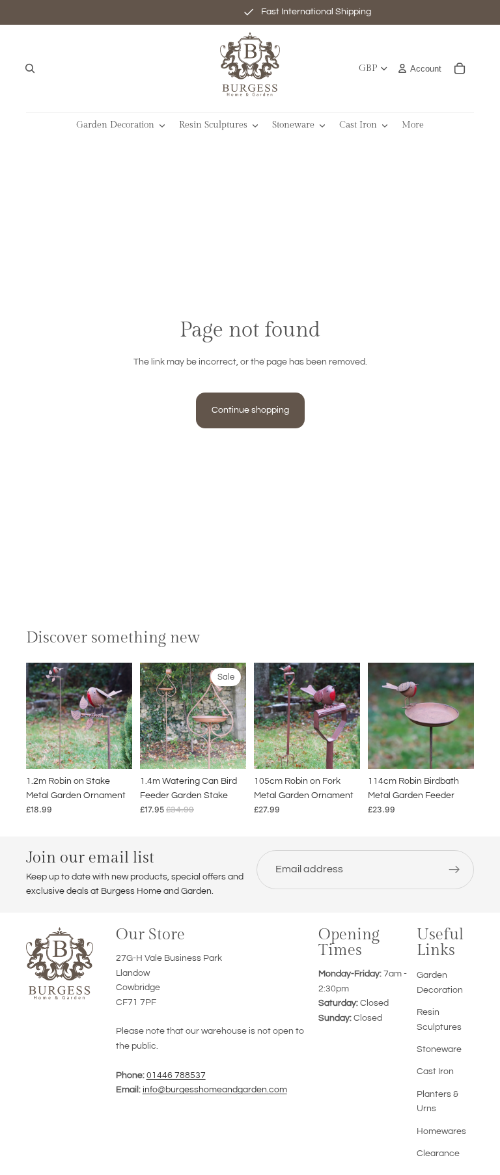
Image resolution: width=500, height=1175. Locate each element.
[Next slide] (118, 715)
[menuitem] (412, 125)
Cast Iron (435, 1071)
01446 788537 (176, 1075)
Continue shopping (250, 410)
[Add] (112, 748)
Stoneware (439, 1049)
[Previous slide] (40, 715)
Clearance (438, 1153)
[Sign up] (454, 869)
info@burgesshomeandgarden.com (215, 1089)
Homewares (441, 1131)
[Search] (30, 68)
